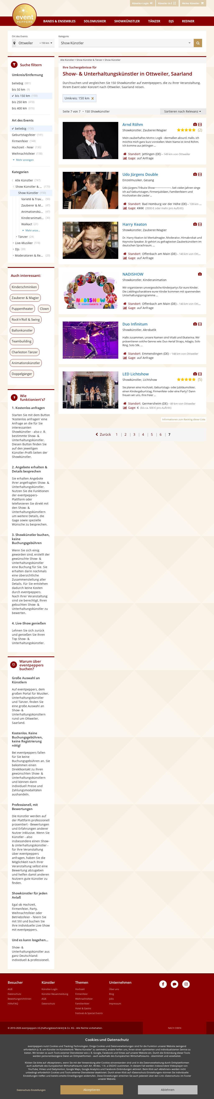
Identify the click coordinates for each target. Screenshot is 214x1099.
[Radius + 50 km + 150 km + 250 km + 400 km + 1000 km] (46, 43)
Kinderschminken (24, 287)
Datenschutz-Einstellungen (31, 1089)
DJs (171, 21)
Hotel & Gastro (83, 1008)
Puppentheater (22, 308)
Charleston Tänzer (25, 352)
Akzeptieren (91, 1090)
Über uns (114, 989)
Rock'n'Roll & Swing (26, 319)
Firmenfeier (81, 993)
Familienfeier (82, 1003)
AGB (10, 989)
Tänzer (154, 21)
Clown (44, 308)
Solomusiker (95, 21)
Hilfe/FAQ (13, 1003)
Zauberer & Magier (25, 298)
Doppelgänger (22, 374)
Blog (111, 993)
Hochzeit (80, 989)
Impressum (115, 1003)
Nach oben (174, 1027)
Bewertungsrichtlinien (19, 998)
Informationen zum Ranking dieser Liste (183, 419)
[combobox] (137, 43)
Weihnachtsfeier (84, 998)
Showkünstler (127, 21)
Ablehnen (168, 1090)
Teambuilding (21, 341)
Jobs (111, 998)
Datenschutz (14, 993)
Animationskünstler (26, 363)
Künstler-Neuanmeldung (55, 993)
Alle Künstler (67, 59)
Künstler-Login (49, 989)
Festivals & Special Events (89, 1013)
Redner (188, 21)
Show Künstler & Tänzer (89, 59)
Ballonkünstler (22, 330)
